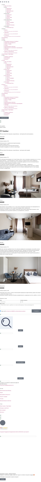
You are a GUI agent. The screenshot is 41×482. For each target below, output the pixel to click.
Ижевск (8, 23)
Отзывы (6, 45)
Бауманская (8, 14)
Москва (8, 21)
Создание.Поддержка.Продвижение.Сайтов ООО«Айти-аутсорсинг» (14, 431)
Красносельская (9, 11)
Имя (1, 300)
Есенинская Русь (10, 27)
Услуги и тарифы (7, 43)
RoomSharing (5, 37)
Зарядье (8, 16)
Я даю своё (13, 311)
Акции (3, 38)
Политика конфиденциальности (7, 385)
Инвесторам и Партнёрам (7, 54)
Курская (8, 18)
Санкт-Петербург (10, 22)
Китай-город (9, 17)
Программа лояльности (5, 394)
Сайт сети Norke (7, 5)
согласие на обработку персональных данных (15, 311)
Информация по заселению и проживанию (13, 47)
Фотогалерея (7, 57)
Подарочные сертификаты (9, 42)
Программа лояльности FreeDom (11, 41)
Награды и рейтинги (8, 56)
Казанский (8, 9)
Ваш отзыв (2, 303)
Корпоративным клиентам (9, 46)
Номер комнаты (23, 300)
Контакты (6, 59)
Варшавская (9, 8)
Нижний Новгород (10, 24)
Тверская (8, 12)
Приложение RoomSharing (5, 390)
